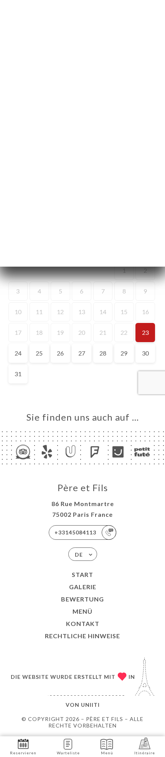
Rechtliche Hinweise (82, 635)
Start (82, 574)
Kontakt (82, 623)
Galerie (82, 586)
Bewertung (82, 599)
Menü (82, 611)
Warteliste (68, 752)
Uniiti (90, 704)
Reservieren (23, 752)
